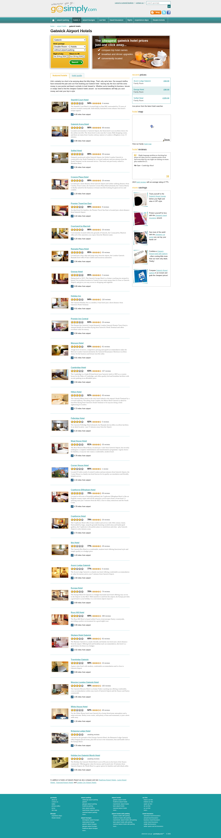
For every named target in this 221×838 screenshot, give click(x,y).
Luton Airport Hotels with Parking (122, 822)
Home (52, 26)
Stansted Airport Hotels (64, 782)
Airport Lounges (86, 818)
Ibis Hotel (75, 542)
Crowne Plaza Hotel (80, 177)
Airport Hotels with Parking (121, 813)
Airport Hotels (62, 26)
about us (54, 799)
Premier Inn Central (79, 319)
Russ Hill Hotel (77, 612)
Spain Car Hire (148, 804)
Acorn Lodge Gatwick (80, 565)
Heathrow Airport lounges (90, 828)
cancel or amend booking (124, 3)
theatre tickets (56, 818)
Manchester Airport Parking (90, 810)
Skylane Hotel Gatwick (81, 635)
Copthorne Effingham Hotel (83, 490)
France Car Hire (148, 799)
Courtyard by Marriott (80, 226)
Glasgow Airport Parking (89, 804)
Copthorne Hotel (78, 516)
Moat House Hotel (79, 441)
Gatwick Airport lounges (89, 824)
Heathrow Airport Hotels (107, 780)
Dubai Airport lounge (88, 822)
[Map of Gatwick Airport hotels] (151, 128)
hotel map (147, 144)
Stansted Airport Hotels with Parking (124, 824)
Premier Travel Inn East (81, 203)
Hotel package (58, 44)
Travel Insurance (147, 813)
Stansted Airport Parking (89, 812)
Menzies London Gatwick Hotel (85, 682)
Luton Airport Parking (88, 808)
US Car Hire (147, 808)
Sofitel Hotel (76, 150)
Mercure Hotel (77, 343)
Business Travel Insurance (152, 820)
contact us (140, 3)
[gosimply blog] (155, 14)
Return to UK (74, 54)
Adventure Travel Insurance (152, 815)
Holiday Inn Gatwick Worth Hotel (85, 755)
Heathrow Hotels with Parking (122, 818)
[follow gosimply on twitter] (164, 14)
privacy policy (56, 806)
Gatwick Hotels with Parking (121, 815)
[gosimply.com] (73, 13)
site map (54, 810)
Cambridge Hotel (78, 367)
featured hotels (60, 75)
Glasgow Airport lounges (89, 826)
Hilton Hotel (76, 392)
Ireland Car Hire (148, 802)
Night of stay (58, 54)
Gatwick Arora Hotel (80, 124)
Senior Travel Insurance (151, 822)
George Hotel (77, 271)
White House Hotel (79, 707)
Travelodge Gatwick (80, 659)
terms (53, 808)
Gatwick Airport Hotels (119, 799)
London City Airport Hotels (86, 782)
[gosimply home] (53, 20)
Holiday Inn (76, 296)
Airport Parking (86, 797)
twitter (53, 804)
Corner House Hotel (80, 465)
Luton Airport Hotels (118, 806)
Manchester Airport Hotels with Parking (125, 820)
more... (84, 814)
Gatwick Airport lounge (157, 196)
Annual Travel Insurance (151, 818)
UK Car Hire (147, 806)
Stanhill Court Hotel (80, 100)
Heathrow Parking (87, 806)
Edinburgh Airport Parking (90, 799)
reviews (141, 182)
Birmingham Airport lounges (90, 820)
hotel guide (77, 75)
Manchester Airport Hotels (121, 804)
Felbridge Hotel (78, 418)
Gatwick (84, 802)
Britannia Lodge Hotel (80, 731)
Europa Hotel (77, 588)
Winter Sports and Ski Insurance (153, 826)
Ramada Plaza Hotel (80, 249)
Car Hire (144, 797)
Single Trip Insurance (150, 824)
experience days (57, 815)
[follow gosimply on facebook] (169, 14)
